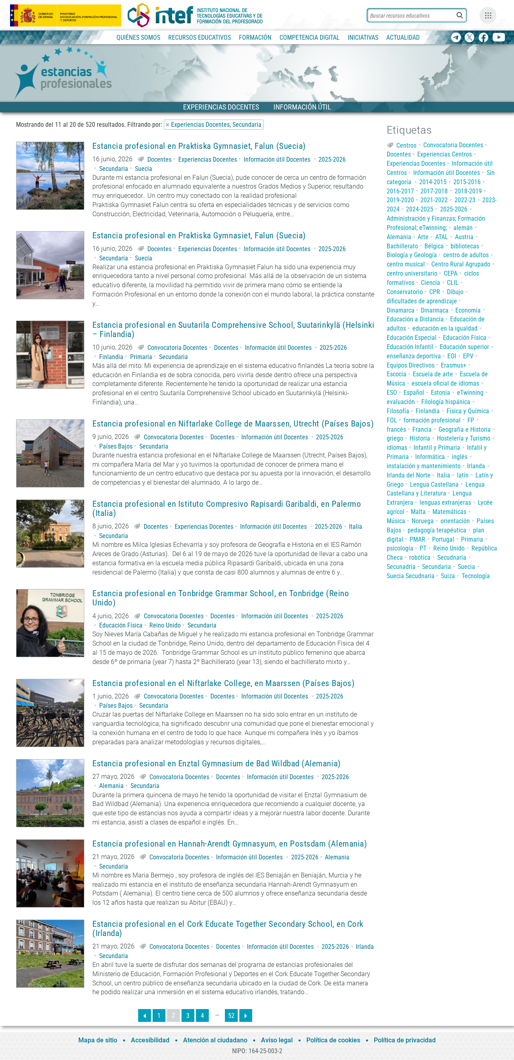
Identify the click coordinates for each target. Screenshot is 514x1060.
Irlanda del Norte (408, 475)
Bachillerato (402, 246)
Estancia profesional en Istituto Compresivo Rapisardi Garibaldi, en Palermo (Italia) (226, 509)
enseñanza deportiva (414, 356)
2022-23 (465, 200)
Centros (406, 145)
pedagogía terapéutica (437, 530)
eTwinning (470, 392)
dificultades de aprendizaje (422, 301)
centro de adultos (466, 255)
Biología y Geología (412, 255)
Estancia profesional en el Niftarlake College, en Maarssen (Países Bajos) (223, 683)
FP (470, 420)
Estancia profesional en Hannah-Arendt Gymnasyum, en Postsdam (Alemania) (229, 844)
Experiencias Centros (444, 154)
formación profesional (432, 420)
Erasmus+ (453, 365)
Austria (464, 237)
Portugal (443, 539)
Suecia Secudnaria (410, 576)
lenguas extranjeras (445, 502)
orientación (455, 521)
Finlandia (111, 357)
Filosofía (398, 411)
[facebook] (483, 37)
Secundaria (113, 169)
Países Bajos (116, 446)
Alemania (111, 786)
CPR (434, 292)
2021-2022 (434, 200)
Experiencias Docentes (207, 159)
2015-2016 (467, 182)
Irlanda (365, 946)
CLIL (453, 282)
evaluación (401, 402)
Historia (420, 438)
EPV (468, 356)
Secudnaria (451, 557)
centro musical (406, 264)
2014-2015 (433, 182)
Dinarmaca (435, 310)
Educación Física (121, 625)
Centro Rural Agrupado (460, 264)
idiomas (397, 447)
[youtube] (499, 37)
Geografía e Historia (465, 429)
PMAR (417, 539)
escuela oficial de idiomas (445, 383)
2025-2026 (332, 159)
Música (396, 521)
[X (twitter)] (470, 37)
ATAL (441, 237)
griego (395, 438)
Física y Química (468, 411)
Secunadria (401, 567)
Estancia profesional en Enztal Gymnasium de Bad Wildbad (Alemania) (218, 763)
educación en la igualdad (444, 328)
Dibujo (455, 292)
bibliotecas (465, 246)
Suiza (448, 576)
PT (423, 548)
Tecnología (476, 576)
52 (231, 1015)
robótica (419, 557)
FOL (392, 420)
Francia (422, 429)
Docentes (159, 159)
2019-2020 (400, 200)
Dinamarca (400, 310)
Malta (418, 512)
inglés (459, 457)
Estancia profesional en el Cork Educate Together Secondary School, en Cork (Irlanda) (227, 929)
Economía (468, 310)
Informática (430, 457)
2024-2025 (419, 209)
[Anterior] (144, 1015)
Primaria (141, 357)
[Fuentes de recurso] (487, 15)
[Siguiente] (245, 1015)
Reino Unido (165, 625)
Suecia (143, 169)
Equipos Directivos (410, 365)
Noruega (423, 521)
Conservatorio (405, 292)
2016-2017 (400, 191)
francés (396, 429)
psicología (400, 548)
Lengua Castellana (434, 484)
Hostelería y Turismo (463, 438)
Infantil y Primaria (437, 447)
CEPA (450, 273)
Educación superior (464, 347)
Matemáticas (449, 512)
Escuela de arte (433, 374)
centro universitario (412, 273)
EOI (451, 356)
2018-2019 (468, 191)
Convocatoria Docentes (177, 347)
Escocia (396, 374)
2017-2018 (434, 191)
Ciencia (430, 282)
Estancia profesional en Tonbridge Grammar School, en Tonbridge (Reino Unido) (220, 598)
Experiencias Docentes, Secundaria (216, 124)
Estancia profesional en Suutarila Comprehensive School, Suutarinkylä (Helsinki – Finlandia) (233, 330)
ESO (392, 392)
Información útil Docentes (277, 159)
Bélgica (434, 246)
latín (463, 475)
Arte (423, 237)
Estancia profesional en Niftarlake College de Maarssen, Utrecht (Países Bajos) (233, 423)
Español (414, 392)
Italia (355, 526)
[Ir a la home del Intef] (195, 15)
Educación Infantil (410, 347)
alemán (463, 227)
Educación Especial (411, 337)
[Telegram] (456, 37)
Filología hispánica (445, 402)
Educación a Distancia (415, 319)
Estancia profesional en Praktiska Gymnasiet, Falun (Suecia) (199, 146)
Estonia (440, 392)
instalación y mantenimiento (424, 466)
